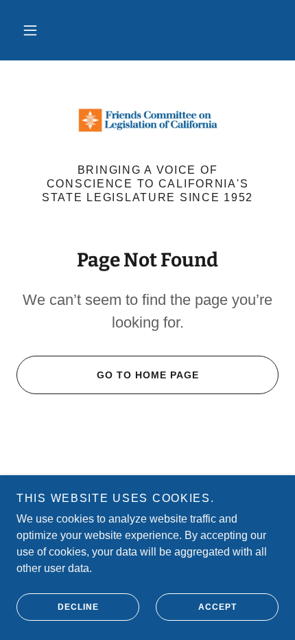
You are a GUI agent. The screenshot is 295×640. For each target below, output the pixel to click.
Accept (217, 607)
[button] (30, 30)
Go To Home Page (148, 374)
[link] (147, 120)
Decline (78, 607)
